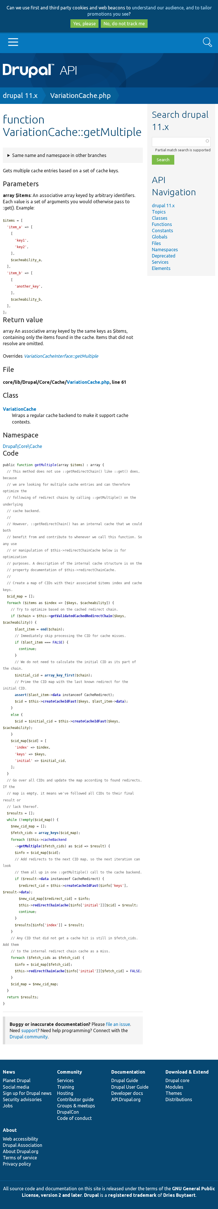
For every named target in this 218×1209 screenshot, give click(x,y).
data (56, 695)
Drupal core (177, 1080)
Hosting (65, 1093)
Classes (159, 218)
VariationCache (19, 409)
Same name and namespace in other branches (59, 155)
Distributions (178, 1099)
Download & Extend (187, 1071)
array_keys (48, 833)
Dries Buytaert (179, 1195)
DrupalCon (68, 1111)
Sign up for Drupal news (27, 1093)
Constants (162, 230)
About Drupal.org (20, 1151)
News (9, 1071)
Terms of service (20, 1157)
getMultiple (30, 846)
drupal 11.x (20, 95)
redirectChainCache (50, 905)
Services (160, 262)
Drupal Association (22, 1145)
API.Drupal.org (126, 1099)
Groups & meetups (76, 1105)
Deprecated (163, 255)
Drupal (91, 1195)
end (44, 629)
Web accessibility (20, 1138)
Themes (173, 1093)
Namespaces (165, 249)
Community (69, 1071)
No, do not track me (124, 23)
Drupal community (29, 1036)
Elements (161, 268)
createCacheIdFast (59, 701)
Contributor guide (75, 1099)
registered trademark (132, 1195)
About (10, 1130)
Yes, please (84, 23)
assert (21, 695)
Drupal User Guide (129, 1086)
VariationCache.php (80, 95)
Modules (174, 1086)
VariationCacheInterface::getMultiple (61, 356)
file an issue (118, 1024)
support (29, 1030)
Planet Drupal (16, 1080)
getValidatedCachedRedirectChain (81, 616)
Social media (16, 1086)
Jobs (8, 1105)
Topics (159, 211)
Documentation (128, 1071)
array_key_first (59, 675)
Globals (159, 236)
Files (156, 243)
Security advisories (22, 1099)
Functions (162, 224)
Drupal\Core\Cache (22, 446)
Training (65, 1086)
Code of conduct (74, 1118)
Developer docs (127, 1093)
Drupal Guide (124, 1080)
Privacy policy (17, 1163)
